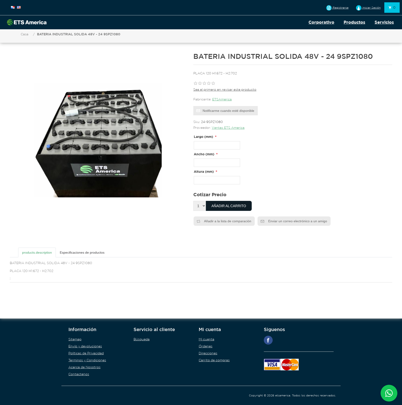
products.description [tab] (37, 252)
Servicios (384, 22)
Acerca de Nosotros (84, 367)
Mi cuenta (206, 339)
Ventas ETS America (228, 127)
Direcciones (208, 353)
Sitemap (74, 339)
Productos (354, 22)
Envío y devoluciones (85, 346)
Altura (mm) (204, 171)
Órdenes (205, 346)
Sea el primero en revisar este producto (224, 89)
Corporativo (321, 22)
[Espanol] (13, 7)
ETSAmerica (222, 99)
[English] (19, 7)
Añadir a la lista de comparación (227, 221)
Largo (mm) (203, 137)
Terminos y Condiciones (87, 360)
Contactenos (78, 374)
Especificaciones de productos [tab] (82, 252)
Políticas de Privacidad (86, 353)
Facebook (268, 340)
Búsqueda (142, 339)
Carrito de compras (214, 360)
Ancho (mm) (204, 154)
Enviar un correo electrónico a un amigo (297, 221)
